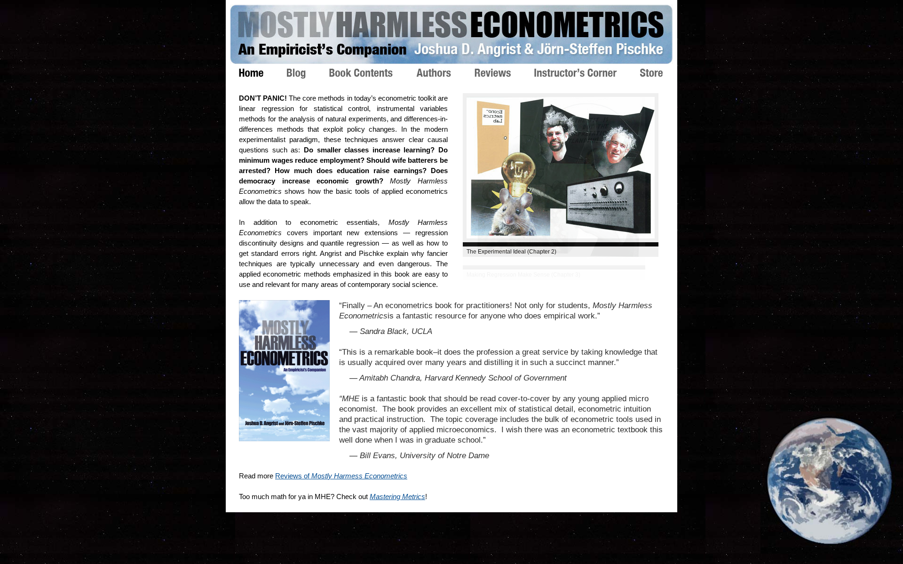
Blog (308, 74)
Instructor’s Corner (587, 73)
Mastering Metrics (397, 496)
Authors (445, 73)
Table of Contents (372, 73)
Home (263, 73)
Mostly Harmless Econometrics (451, 34)
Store (663, 73)
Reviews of (341, 476)
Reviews (504, 73)
